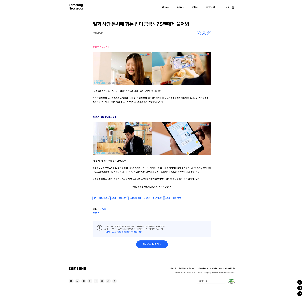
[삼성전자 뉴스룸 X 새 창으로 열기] (89, 281)
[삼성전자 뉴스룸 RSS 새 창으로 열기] (108, 281)
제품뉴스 (180, 7)
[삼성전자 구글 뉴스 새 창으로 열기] (114, 281)
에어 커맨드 (177, 198)
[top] (299, 293)
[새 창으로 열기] (231, 281)
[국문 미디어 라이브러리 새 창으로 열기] (102, 281)
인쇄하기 (209, 33)
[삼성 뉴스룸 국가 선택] (233, 7)
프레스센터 (210, 7)
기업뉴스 (165, 7)
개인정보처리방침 (202, 268)
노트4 (114, 198)
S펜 (95, 198)
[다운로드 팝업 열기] (299, 282)
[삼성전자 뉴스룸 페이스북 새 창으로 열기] (83, 281)
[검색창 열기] (228, 7)
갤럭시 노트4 (104, 198)
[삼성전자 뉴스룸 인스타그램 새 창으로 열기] (77, 281)
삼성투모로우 (158, 198)
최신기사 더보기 (151, 244)
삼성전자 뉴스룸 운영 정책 (186, 268)
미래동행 (194, 7)
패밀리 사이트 (203, 281)
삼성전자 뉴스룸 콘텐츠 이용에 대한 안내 (222, 268)
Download (199, 33)
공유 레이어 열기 (204, 33)
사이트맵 (173, 268)
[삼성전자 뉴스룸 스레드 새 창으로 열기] (96, 281)
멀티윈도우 (123, 198)
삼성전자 (147, 198)
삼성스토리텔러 (135, 198)
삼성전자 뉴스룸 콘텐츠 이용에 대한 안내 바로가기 (122, 232)
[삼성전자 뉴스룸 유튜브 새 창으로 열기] (71, 281)
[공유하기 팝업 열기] (299, 288)
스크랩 (167, 198)
